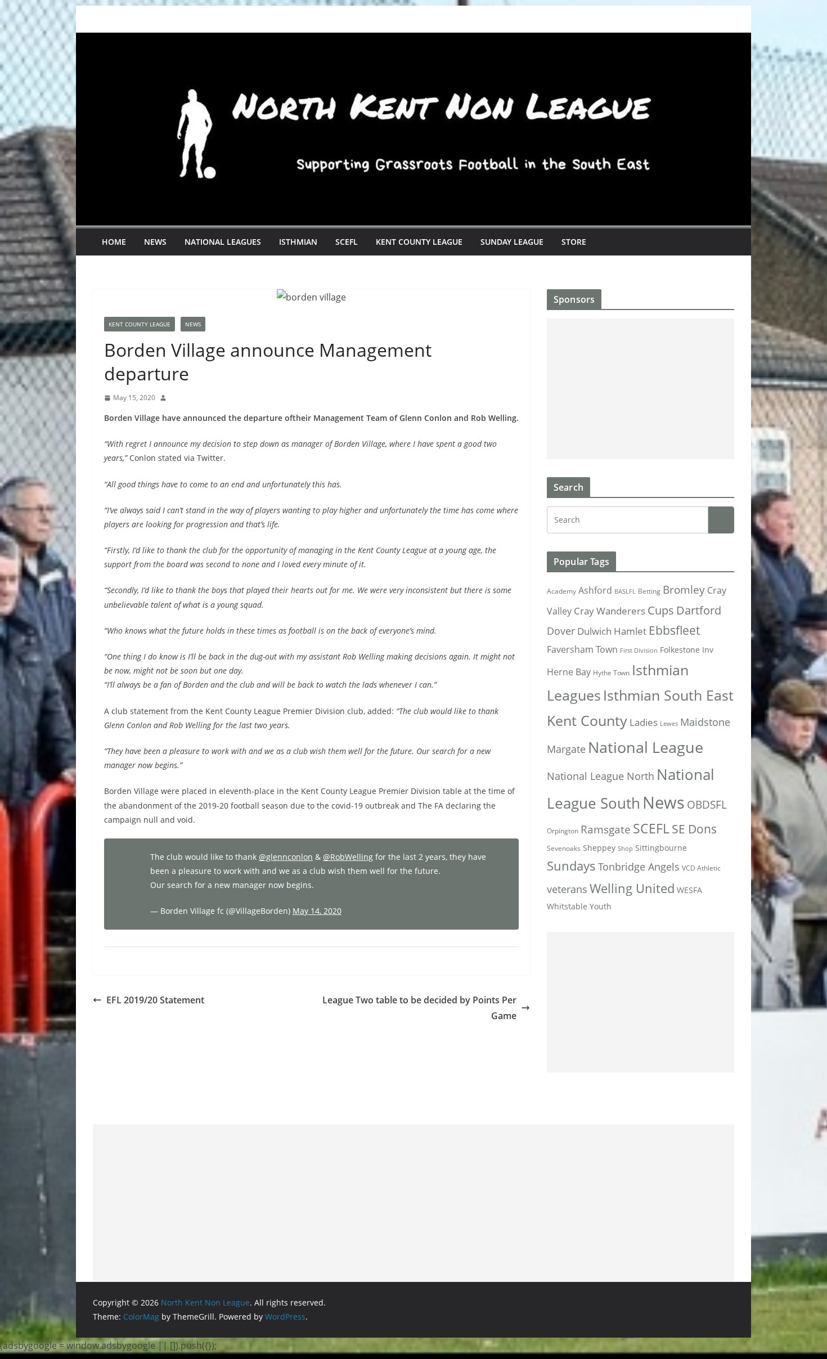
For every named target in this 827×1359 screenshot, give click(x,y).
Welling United (632, 888)
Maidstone (705, 722)
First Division (639, 650)
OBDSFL (707, 804)
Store (573, 241)
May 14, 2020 (317, 910)
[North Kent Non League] (413, 40)
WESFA (689, 890)
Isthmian (298, 241)
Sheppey (599, 848)
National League (645, 747)
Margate (566, 749)
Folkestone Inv (686, 650)
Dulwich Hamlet (611, 631)
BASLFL (625, 591)
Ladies (644, 722)
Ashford (595, 590)
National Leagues (223, 241)
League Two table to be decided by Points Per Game (419, 1008)
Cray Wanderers (609, 610)
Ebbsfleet (674, 630)
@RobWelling (348, 856)
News (155, 241)
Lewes (669, 724)
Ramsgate (606, 829)
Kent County (587, 720)
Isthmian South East (668, 695)
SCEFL (346, 241)
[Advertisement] (640, 389)
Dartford (698, 610)
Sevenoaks (564, 848)
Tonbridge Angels (639, 866)
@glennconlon (286, 856)
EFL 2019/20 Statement (155, 1000)
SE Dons (694, 828)
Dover (561, 631)
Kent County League (419, 241)
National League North (600, 776)
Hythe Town (611, 673)
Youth (601, 906)
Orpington (562, 831)
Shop (625, 849)
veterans (567, 889)
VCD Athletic (701, 868)
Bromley (684, 589)
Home (114, 241)
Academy (561, 591)
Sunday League (511, 241)
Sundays (571, 866)
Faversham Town (582, 649)
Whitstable (567, 906)
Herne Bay (569, 671)
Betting (649, 591)
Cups (661, 610)
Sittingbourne (661, 848)
